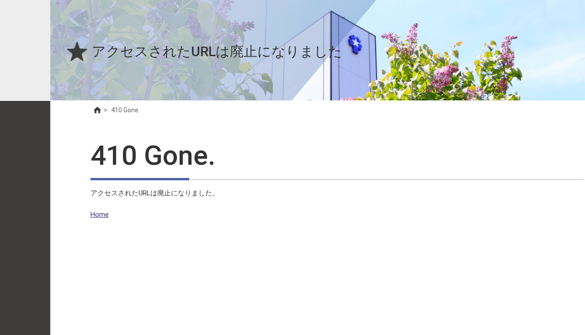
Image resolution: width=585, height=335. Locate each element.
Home (99, 214)
